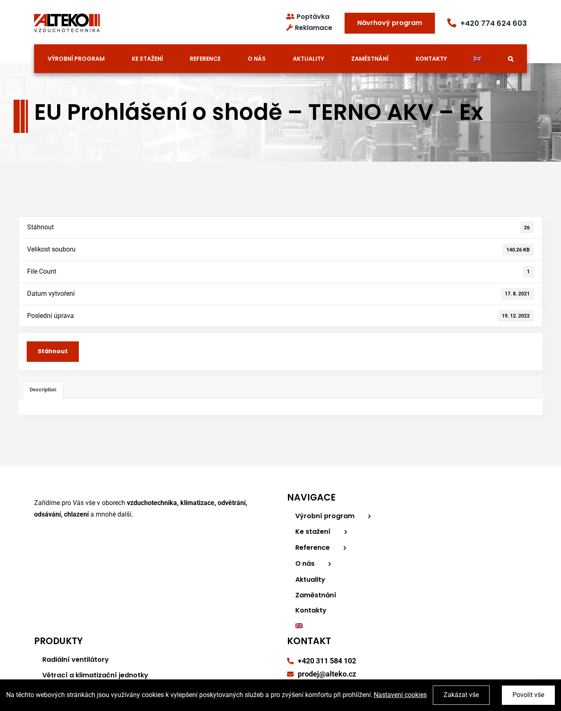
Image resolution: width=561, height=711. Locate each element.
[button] (511, 58)
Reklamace (313, 27)
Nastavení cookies (400, 695)
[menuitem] (477, 58)
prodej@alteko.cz (327, 674)
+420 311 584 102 (327, 660)
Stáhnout (53, 351)
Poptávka (313, 16)
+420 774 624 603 (493, 23)
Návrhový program (389, 22)
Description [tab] (43, 389)
